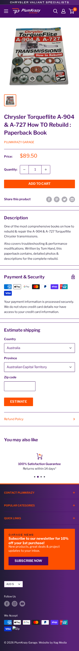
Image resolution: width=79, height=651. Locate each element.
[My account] (63, 11)
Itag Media (60, 642)
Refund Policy (13, 419)
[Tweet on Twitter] (64, 199)
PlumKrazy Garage (19, 142)
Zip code (10, 377)
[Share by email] (72, 199)
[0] (71, 11)
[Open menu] (6, 11)
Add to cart (39, 184)
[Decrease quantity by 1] (24, 169)
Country (10, 339)
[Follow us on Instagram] (14, 604)
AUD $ (10, 584)
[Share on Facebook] (49, 199)
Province (10, 358)
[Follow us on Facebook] (7, 604)
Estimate (18, 401)
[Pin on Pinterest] (57, 199)
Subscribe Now (28, 561)
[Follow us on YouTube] (22, 604)
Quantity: (10, 169)
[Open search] (55, 11)
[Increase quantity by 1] (46, 169)
